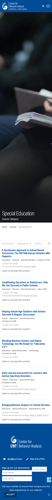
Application (23, 243)
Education (6, 260)
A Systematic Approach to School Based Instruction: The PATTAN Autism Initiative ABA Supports (26, 253)
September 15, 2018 (37, 409)
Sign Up (49, 479)
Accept (10, 494)
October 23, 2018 (9, 321)
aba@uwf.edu (14, 459)
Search (43, 6)
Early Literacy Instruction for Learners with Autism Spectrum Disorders (24, 374)
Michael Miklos (30, 266)
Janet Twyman (30, 389)
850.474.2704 (37, 459)
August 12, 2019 (43, 260)
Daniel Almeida (30, 296)
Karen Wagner (30, 415)
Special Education (28, 260)
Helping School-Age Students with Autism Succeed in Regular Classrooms (23, 313)
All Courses (7, 243)
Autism (5, 318)
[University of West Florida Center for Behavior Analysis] (14, 6)
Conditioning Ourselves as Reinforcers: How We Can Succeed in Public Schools (25, 284)
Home (4, 227)
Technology (34, 351)
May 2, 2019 (42, 289)
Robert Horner (43, 415)
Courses (12, 227)
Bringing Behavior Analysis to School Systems (26, 405)
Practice (15, 260)
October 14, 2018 (9, 383)
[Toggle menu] (48, 6)
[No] (49, 495)
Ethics (38, 243)
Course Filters (49, 244)
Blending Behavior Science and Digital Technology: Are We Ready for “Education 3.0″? (23, 343)
